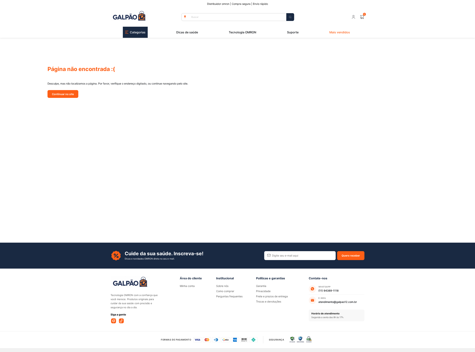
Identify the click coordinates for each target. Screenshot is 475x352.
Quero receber (351, 255)
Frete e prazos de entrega (272, 296)
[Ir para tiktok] (121, 321)
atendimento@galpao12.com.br (337, 301)
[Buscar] (290, 17)
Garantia (261, 285)
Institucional (225, 278)
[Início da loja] (129, 17)
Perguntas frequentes (229, 296)
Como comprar (225, 291)
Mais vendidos (339, 32)
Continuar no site (63, 94)
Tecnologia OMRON (242, 32)
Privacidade (263, 291)
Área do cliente (191, 278)
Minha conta (187, 285)
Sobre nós (222, 285)
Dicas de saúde (187, 32)
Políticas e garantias (270, 278)
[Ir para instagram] (114, 321)
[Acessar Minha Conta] (353, 18)
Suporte (293, 32)
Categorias (137, 32)
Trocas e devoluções (268, 301)
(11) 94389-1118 (328, 290)
